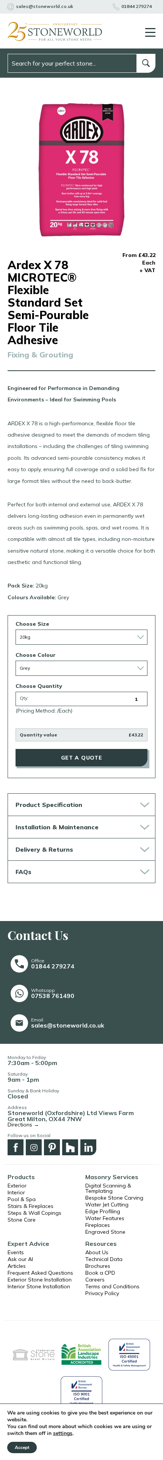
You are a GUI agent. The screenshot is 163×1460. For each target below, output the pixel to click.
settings (62, 1433)
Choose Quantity (39, 686)
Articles (17, 1266)
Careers (95, 1279)
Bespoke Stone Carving (114, 1197)
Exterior (17, 1185)
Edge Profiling (102, 1211)
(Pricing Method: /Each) (44, 710)
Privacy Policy (102, 1293)
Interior (16, 1192)
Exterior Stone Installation (40, 1279)
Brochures (97, 1266)
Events (16, 1252)
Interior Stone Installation (39, 1286)
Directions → (23, 1124)
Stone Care (22, 1219)
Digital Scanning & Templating (108, 1188)
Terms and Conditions (112, 1286)
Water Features (104, 1218)
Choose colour (36, 655)
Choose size (32, 624)
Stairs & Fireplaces (30, 1206)
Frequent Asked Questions (40, 1272)
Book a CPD (100, 1272)
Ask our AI (20, 1259)
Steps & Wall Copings (34, 1212)
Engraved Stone (105, 1231)
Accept (22, 1447)
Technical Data (103, 1259)
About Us (96, 1252)
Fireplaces (97, 1225)
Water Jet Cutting (107, 1204)
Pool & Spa (22, 1199)
